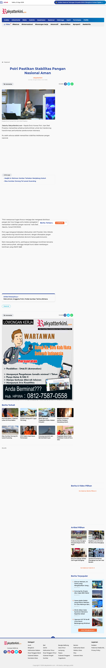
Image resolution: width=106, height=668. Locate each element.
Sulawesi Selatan (33, 655)
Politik (86, 20)
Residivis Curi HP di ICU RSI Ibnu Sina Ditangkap (96, 541)
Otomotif (55, 24)
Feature (16, 24)
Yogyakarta (61, 658)
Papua (60, 653)
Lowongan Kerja (42, 24)
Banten (75, 645)
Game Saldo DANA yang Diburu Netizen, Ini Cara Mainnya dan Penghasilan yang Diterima (81, 602)
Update (60, 223)
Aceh (29, 645)
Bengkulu (31, 648)
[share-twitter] (68, 84)
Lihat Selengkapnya (87, 630)
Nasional (51, 20)
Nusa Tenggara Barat (34, 653)
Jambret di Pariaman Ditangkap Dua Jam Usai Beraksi (96, 560)
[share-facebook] (65, 84)
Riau (74, 653)
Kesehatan (41, 20)
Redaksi (93, 645)
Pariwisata (77, 20)
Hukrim (32, 20)
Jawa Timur (62, 648)
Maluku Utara (77, 650)
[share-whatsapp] (72, 84)
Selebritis (87, 24)
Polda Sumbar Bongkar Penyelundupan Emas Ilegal (78, 542)
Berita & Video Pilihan (81, 486)
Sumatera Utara (33, 658)
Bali (44, 645)
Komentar (8, 84)
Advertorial (16, 20)
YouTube (21, 654)
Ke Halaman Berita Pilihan (87, 491)
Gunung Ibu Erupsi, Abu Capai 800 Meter (81, 592)
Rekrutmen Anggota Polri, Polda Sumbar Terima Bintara (26, 299)
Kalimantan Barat (78, 648)
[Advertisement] (66, 11)
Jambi (45, 648)
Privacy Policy (95, 650)
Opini (69, 20)
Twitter (17, 654)
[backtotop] (53, 638)
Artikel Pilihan (78, 527)
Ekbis (25, 20)
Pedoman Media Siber (98, 648)
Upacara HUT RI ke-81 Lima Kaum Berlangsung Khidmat (82, 621)
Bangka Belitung (63, 645)
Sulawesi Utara (78, 655)
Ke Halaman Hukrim (87, 568)
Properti (77, 24)
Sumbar (45, 658)
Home (6, 2)
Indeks (6, 20)
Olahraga (60, 20)
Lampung (61, 650)
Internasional (28, 24)
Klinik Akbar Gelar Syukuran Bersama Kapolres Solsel (81, 612)
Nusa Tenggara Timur (49, 653)
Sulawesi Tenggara (64, 655)
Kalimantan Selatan (34, 650)
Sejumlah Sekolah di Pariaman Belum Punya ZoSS (74, 2)
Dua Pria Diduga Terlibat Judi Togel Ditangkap (78, 559)
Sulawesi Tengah (48, 655)
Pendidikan (66, 24)
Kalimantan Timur (48, 650)
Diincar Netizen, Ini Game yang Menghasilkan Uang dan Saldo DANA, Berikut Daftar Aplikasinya (81, 583)
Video (8, 24)
